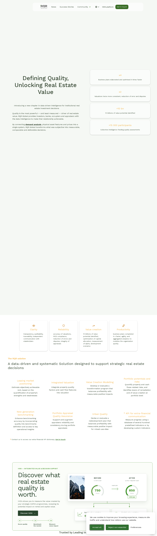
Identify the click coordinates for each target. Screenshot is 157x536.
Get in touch (60, 439)
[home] (44, 7)
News (53, 7)
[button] (97, 7)
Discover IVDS (28, 513)
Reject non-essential (117, 527)
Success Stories (67, 7)
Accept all (96, 527)
